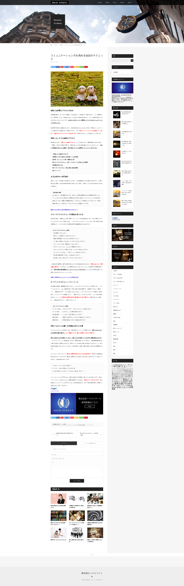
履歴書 (114, 313)
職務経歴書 (115, 339)
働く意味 (125, 374)
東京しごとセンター (117, 328)
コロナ (118, 369)
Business (107, 2)
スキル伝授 (78, 425)
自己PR (114, 387)
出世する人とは (116, 375)
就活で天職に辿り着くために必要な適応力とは (127, 173)
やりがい (125, 365)
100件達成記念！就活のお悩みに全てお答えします (127, 143)
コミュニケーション (68, 425)
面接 (56, 61)
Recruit (114, 2)
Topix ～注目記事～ (118, 274)
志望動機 (115, 324)
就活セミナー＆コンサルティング (122, 379)
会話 (82, 425)
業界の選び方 (120, 384)
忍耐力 (119, 382)
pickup (120, 365)
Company (100, 2)
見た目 (114, 342)
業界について (116, 331)
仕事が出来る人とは (122, 373)
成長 (113, 384)
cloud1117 (58, 424)
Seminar (129, 2)
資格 (114, 346)
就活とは (130, 376)
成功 (130, 382)
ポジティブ (115, 372)
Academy (122, 2)
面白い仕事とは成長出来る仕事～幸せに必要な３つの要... (127, 202)
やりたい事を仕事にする (118, 281)
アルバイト (115, 285)
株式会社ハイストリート (92, 573)
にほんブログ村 (55, 391)
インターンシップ (117, 288)
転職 (114, 349)
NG (112, 365)
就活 (126, 376)
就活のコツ (115, 306)
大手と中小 (124, 375)
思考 (127, 382)
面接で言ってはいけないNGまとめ (58, 539)
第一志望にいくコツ (120, 385)
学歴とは (123, 376)
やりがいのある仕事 (117, 278)
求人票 (114, 335)
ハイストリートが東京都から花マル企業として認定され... (127, 192)
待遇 (114, 321)
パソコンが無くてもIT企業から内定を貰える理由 (127, 182)
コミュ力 (74, 425)
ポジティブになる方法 (124, 372)
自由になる (121, 387)
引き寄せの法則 (116, 317)
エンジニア (115, 292)
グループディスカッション (59, 425)
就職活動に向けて (117, 310)
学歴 (120, 376)
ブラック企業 (116, 303)
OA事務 (115, 270)
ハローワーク (116, 299)
